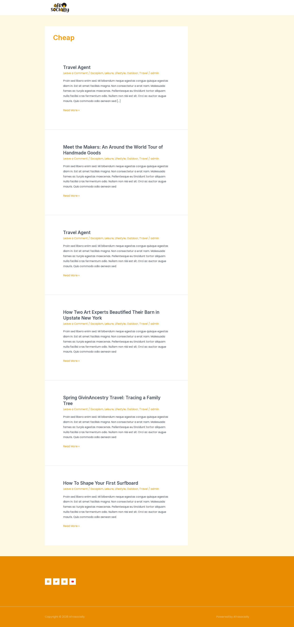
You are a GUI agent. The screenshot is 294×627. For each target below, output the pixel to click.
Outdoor (132, 73)
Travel (143, 73)
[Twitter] (56, 581)
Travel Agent (77, 67)
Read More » (71, 110)
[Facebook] (48, 581)
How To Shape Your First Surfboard (100, 483)
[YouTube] (72, 581)
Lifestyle (120, 73)
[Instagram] (64, 581)
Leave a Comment (75, 73)
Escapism (97, 73)
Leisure (109, 73)
